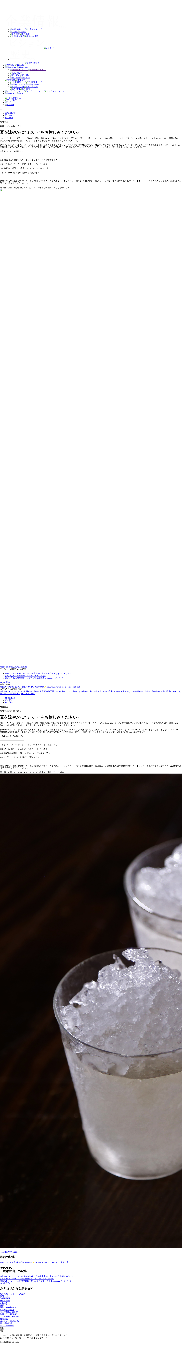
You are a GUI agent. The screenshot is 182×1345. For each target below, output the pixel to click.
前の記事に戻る (7, 667)
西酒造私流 (10, 113)
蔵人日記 (9, 118)
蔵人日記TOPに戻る (9, 1252)
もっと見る (5, 682)
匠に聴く (9, 115)
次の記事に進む (21, 667)
